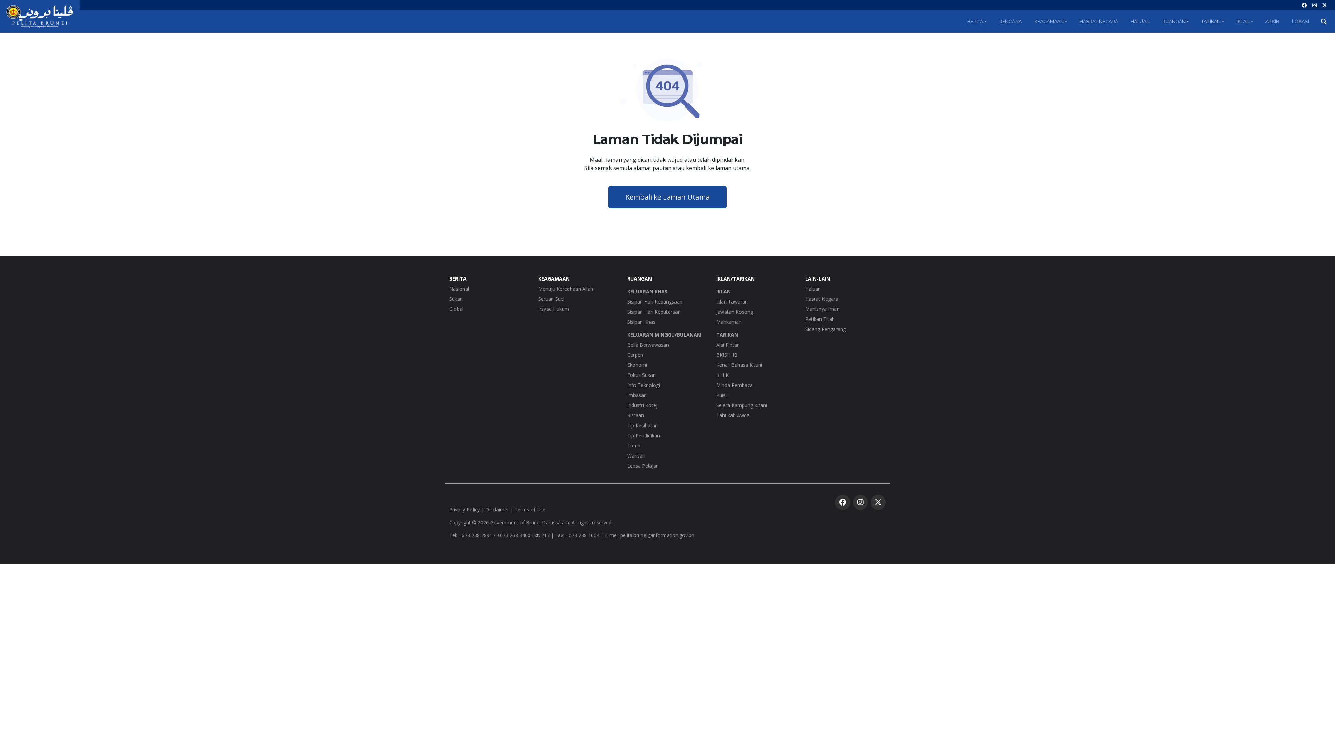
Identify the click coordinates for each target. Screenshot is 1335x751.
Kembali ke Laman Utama (667, 197)
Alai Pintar (727, 344)
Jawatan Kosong (734, 311)
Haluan (1140, 21)
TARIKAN (727, 334)
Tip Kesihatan (642, 425)
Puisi (721, 395)
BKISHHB (726, 355)
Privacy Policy (464, 509)
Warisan (636, 455)
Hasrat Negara (1098, 21)
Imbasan (637, 395)
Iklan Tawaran (732, 301)
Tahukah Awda (733, 415)
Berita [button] (975, 21)
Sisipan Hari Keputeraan (654, 311)
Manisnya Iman (822, 309)
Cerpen (635, 355)
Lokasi (1300, 21)
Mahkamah (729, 321)
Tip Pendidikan (643, 435)
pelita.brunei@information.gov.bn (657, 535)
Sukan (456, 299)
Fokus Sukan (641, 375)
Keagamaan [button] (1049, 21)
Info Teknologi (643, 385)
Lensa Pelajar (642, 465)
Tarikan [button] (1211, 21)
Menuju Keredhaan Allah (565, 288)
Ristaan (635, 415)
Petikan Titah (820, 319)
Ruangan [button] (1174, 21)
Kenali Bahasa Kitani (739, 365)
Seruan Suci (551, 299)
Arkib (1272, 21)
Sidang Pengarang (825, 329)
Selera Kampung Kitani (741, 405)
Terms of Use (530, 509)
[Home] (40, 16)
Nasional (459, 288)
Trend (633, 445)
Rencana (1010, 21)
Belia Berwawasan (648, 344)
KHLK (722, 375)
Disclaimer (497, 509)
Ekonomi (637, 365)
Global (456, 309)
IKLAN (723, 291)
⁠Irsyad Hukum (553, 309)
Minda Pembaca (734, 385)
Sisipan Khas (641, 321)
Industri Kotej (642, 405)
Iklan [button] (1243, 21)
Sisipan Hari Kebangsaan (654, 301)
